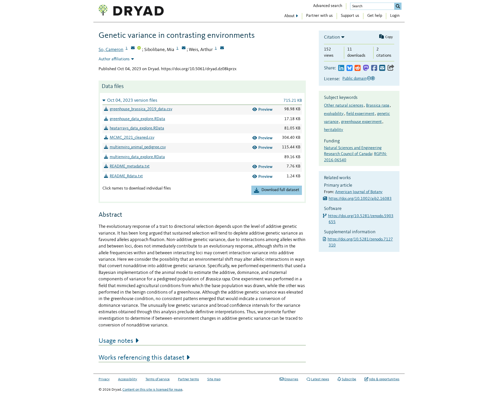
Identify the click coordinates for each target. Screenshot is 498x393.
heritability (333, 130)
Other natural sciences (343, 106)
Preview (265, 109)
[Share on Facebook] (374, 68)
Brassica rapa (377, 106)
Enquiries (291, 379)
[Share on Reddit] (358, 68)
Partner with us (319, 16)
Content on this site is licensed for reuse (152, 389)
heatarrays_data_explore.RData (137, 128)
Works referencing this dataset (141, 357)
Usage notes (116, 341)
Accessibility (127, 379)
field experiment (360, 114)
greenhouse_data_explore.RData (137, 119)
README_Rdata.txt (126, 176)
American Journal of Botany (359, 192)
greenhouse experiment (361, 122)
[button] (202, 100)
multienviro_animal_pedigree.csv (138, 147)
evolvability (334, 114)
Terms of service (158, 379)
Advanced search (327, 6)
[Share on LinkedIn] (341, 68)
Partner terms (188, 379)
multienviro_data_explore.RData (137, 157)
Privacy (104, 379)
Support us (350, 16)
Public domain (354, 79)
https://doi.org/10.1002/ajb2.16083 (360, 199)
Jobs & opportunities (384, 379)
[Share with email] (382, 68)
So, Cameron (111, 49)
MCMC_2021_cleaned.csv (132, 138)
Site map (213, 379)
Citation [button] (332, 37)
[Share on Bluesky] (349, 68)
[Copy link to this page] (391, 68)
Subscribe (349, 379)
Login (394, 16)
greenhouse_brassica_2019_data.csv (141, 109)
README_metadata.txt (130, 166)
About (289, 16)
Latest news (320, 379)
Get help (374, 16)
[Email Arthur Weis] (222, 48)
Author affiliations (114, 59)
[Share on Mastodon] (366, 68)
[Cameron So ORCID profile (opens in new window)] (139, 48)
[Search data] (398, 6)
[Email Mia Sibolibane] (184, 48)
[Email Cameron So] (133, 48)
